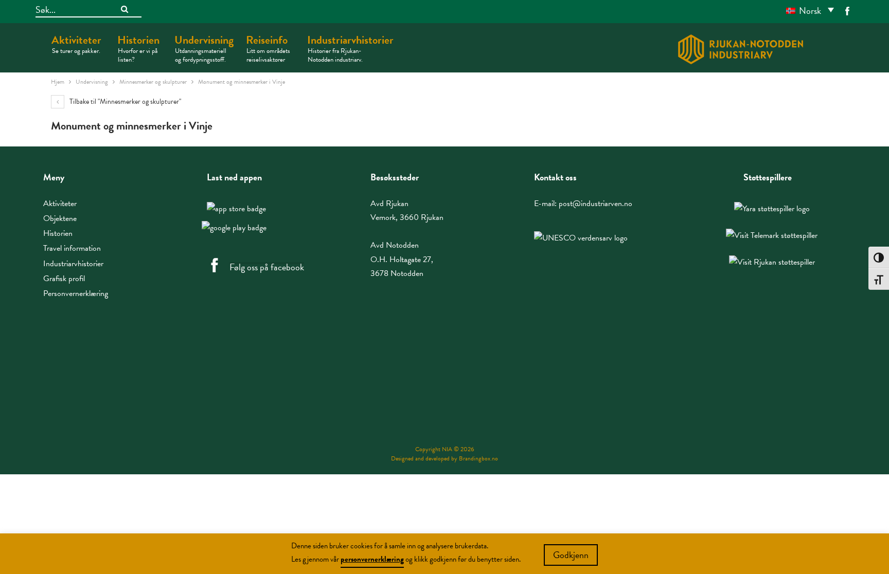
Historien (138, 48)
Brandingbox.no (478, 458)
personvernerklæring (372, 559)
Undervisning (204, 48)
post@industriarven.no (595, 203)
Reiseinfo (268, 48)
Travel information (72, 248)
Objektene (60, 218)
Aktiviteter (76, 43)
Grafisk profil (64, 278)
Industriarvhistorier (350, 48)
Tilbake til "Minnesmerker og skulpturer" (124, 101)
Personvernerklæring (75, 293)
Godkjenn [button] (571, 555)
